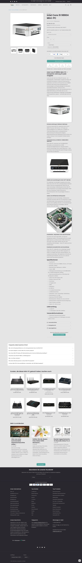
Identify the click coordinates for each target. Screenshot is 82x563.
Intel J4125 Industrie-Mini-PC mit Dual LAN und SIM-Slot (33, 389)
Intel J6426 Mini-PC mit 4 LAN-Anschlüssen (49, 413)
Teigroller (54, 505)
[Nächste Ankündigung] (53, 1)
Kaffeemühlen (55, 497)
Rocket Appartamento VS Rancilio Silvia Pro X (62, 440)
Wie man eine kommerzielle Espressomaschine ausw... (18, 441)
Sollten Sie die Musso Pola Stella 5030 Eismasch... (40, 440)
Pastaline (33, 507)
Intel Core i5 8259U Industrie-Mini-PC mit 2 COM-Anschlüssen (17, 389)
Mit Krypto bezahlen (14, 507)
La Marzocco (34, 491)
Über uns (12, 491)
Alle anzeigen (41, 464)
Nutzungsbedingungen (14, 505)
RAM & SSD (49, 32)
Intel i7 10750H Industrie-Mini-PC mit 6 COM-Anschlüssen (64, 389)
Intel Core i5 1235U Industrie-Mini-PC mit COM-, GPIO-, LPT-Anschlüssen (17, 413)
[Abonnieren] (50, 477)
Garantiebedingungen (14, 501)
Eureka (33, 505)
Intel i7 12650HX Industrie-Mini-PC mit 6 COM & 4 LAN (49, 389)
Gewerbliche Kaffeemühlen (58, 499)
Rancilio (33, 497)
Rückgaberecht (13, 495)
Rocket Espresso (35, 493)
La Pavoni (33, 499)
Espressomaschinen (56, 491)
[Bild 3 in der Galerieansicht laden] (27, 51)
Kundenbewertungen (14, 509)
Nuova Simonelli (35, 509)
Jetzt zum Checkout (59, 61)
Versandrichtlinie (13, 497)
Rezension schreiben (60, 335)
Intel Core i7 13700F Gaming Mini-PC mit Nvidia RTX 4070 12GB (33, 413)
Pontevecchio (34, 495)
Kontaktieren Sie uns (14, 493)
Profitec (33, 511)
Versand (48, 25)
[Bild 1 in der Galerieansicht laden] (14, 51)
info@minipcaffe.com (57, 531)
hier (58, 524)
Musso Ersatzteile (56, 511)
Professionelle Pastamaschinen (59, 503)
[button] (18, 5)
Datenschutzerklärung (14, 503)
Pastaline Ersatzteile (57, 507)
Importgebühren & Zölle (14, 511)
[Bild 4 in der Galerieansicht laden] (34, 51)
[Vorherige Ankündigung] (29, 1)
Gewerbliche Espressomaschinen (59, 493)
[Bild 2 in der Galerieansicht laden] (20, 51)
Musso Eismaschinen (57, 509)
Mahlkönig (33, 503)
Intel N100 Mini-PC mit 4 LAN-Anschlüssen (65, 413)
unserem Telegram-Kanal (39, 522)
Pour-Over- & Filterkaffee (57, 501)
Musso (33, 501)
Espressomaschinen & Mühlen (58, 495)
